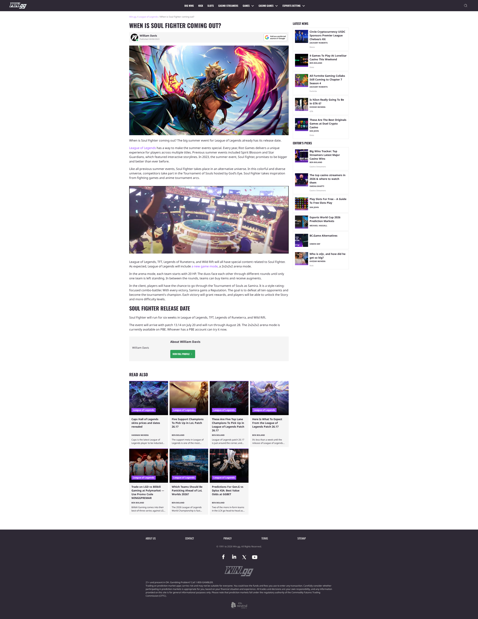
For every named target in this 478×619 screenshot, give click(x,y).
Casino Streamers (228, 5)
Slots (210, 5)
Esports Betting (292, 5)
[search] (466, 6)
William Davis (148, 35)
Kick (200, 5)
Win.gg (132, 16)
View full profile (181, 354)
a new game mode (205, 266)
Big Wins (189, 5)
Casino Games (266, 5)
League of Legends (148, 16)
